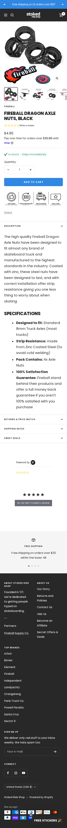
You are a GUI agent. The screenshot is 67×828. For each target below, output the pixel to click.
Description (12, 226)
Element (9, 667)
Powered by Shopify (41, 797)
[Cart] (61, 15)
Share (8, 213)
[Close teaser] (31, 815)
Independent (13, 681)
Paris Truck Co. (14, 701)
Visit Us (41, 614)
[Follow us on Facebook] (8, 773)
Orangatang (12, 694)
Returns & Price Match (19, 419)
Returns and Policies (45, 598)
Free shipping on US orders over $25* (34, 4)
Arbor (8, 654)
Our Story (43, 589)
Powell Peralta (14, 707)
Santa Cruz (11, 714)
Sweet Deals (12, 438)
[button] (48, 820)
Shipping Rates (14, 428)
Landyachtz (12, 687)
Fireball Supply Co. (16, 633)
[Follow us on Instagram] (16, 773)
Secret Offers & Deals (47, 634)
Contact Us (44, 607)
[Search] (12, 15)
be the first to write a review (33, 503)
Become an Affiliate (44, 623)
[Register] (55, 751)
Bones (8, 660)
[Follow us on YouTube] (23, 773)
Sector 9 (9, 721)
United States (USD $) (19, 787)
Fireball (9, 106)
